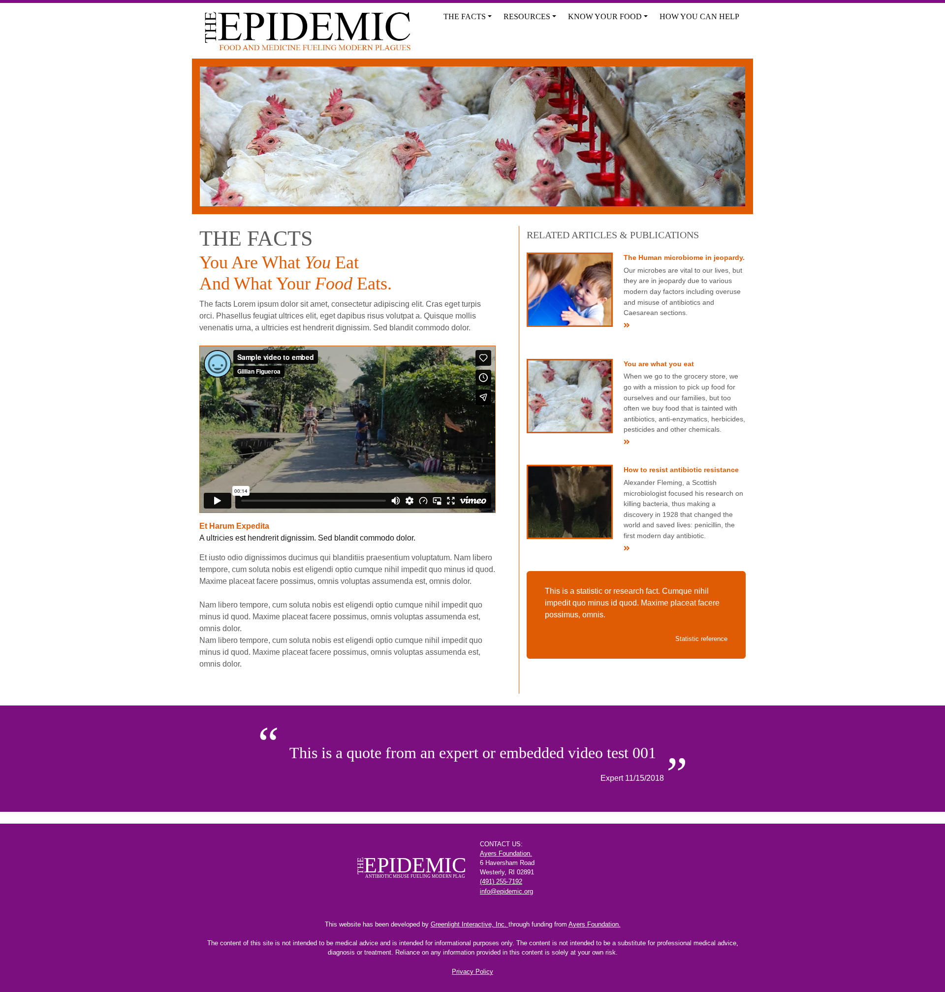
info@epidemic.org (506, 891)
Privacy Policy (472, 971)
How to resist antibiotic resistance (681, 470)
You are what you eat (659, 364)
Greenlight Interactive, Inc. (469, 924)
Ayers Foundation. (506, 853)
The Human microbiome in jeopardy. (684, 257)
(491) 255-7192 (501, 881)
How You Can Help (699, 16)
